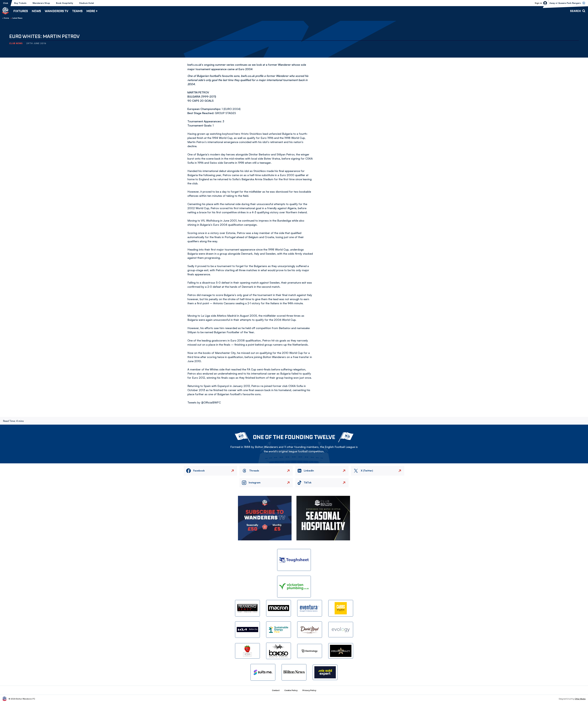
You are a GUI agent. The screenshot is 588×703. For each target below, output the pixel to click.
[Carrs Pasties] (340, 608)
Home (6, 18)
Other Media (580, 699)
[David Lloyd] (309, 629)
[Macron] (278, 608)
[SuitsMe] (263, 672)
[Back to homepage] (5, 11)
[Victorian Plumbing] (294, 587)
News (36, 11)
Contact (275, 690)
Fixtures (20, 11)
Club (5, 3)
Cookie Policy (291, 690)
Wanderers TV (56, 11)
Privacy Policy (309, 690)
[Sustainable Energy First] (278, 629)
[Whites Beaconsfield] (247, 651)
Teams (77, 11)
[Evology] (340, 629)
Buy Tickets (20, 3)
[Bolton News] (294, 672)
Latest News (17, 18)
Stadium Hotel (86, 3)
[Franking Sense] (247, 608)
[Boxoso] (278, 651)
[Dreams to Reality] (340, 651)
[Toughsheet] (294, 560)
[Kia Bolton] (247, 629)
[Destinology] (309, 651)
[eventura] (309, 608)
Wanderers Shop (41, 3)
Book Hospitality (64, 3)
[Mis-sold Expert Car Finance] (325, 672)
